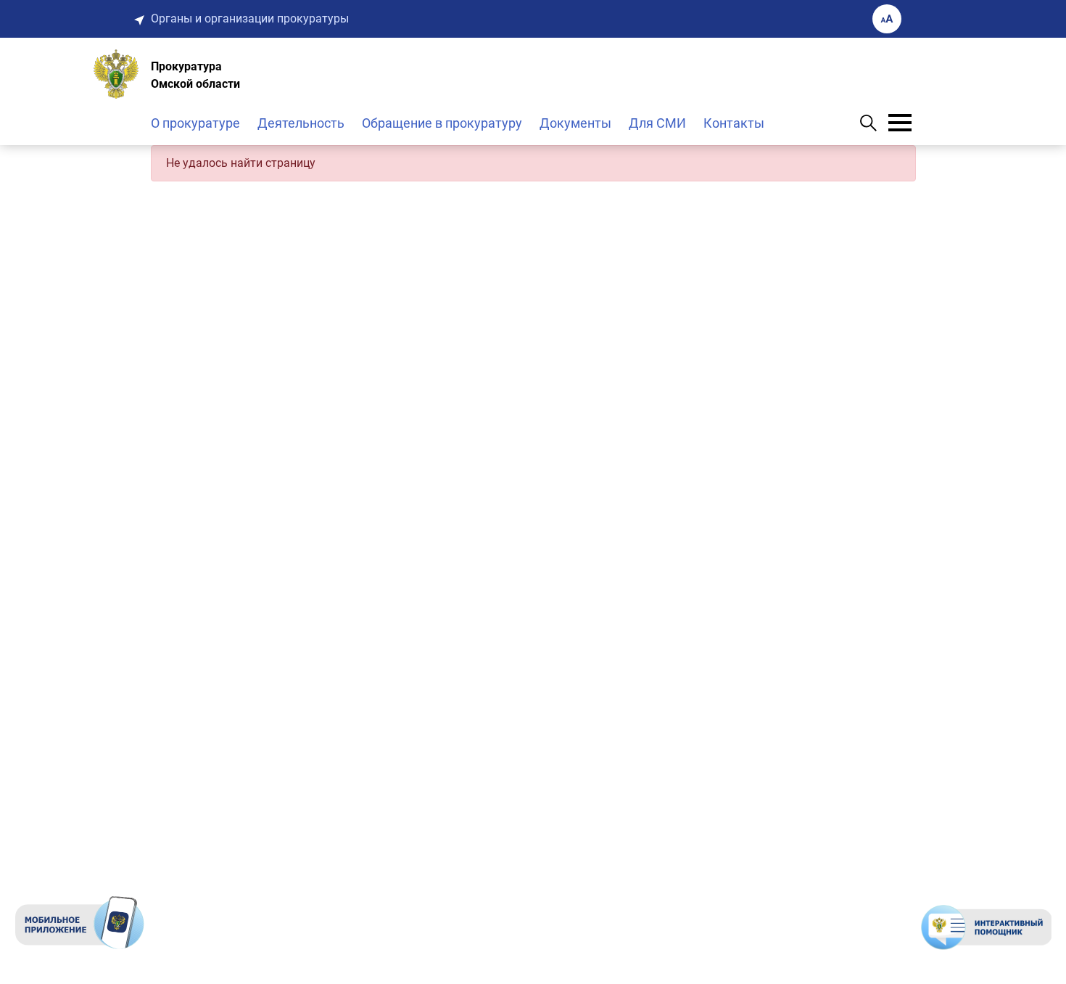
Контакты (733, 123)
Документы (575, 123)
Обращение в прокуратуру (442, 123)
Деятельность (300, 123)
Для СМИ (657, 123)
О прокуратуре (195, 123)
